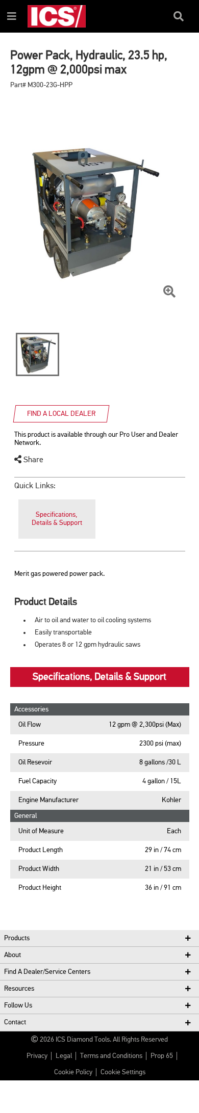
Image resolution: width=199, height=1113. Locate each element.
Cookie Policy (73, 1072)
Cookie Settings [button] (123, 1072)
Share (32, 460)
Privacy (37, 1055)
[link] (56, 519)
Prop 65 (162, 1055)
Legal (64, 1055)
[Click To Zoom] (169, 292)
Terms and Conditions (111, 1055)
